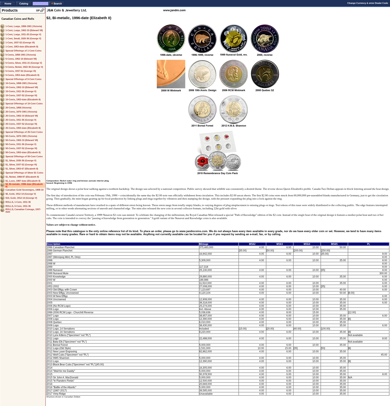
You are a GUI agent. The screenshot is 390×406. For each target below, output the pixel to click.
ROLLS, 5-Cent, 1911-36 (18, 206)
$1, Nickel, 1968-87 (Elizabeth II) (22, 177)
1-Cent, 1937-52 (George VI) (20, 42)
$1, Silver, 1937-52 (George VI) (21, 164)
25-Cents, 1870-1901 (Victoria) (21, 111)
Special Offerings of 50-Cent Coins (24, 156)
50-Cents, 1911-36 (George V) (20, 144)
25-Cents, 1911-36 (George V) (20, 120)
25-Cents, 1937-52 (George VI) (21, 124)
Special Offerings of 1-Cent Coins (23, 50)
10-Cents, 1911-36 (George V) (20, 91)
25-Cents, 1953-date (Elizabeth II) (23, 128)
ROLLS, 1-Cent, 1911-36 (18, 202)
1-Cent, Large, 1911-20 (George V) (23, 34)
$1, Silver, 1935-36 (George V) (20, 160)
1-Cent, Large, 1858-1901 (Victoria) (23, 26)
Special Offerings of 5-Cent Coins (23, 79)
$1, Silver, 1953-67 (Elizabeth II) (21, 168)
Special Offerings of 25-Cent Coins (24, 132)
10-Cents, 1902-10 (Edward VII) (21, 87)
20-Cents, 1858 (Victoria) (18, 107)
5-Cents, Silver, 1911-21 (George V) (23, 63)
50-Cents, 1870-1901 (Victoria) (21, 136)
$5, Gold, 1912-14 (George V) (20, 194)
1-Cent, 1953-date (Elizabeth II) (21, 46)
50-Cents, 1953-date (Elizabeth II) (23, 152)
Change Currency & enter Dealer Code (367, 3)
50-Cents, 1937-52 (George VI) (21, 148)
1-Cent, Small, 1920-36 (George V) (23, 38)
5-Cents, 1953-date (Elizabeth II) (22, 75)
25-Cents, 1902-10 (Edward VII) (21, 116)
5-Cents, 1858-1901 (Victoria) (20, 54)
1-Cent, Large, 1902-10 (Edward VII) (24, 30)
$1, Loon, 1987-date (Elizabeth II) (22, 181)
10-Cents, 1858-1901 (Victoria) (21, 83)
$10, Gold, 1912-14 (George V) (21, 198)
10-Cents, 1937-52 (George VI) (21, 95)
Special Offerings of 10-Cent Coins (24, 103)
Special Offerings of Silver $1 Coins (24, 172)
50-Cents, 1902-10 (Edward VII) (21, 140)
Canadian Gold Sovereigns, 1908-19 (24, 190)
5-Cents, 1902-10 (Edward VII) (21, 59)
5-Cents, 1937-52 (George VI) (20, 71)
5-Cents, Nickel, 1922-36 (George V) (24, 67)
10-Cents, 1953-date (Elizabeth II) (23, 99)
